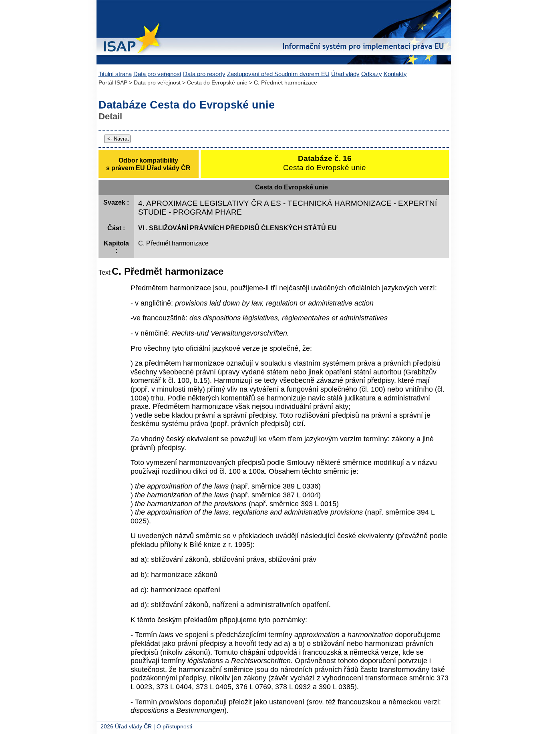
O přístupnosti (174, 727)
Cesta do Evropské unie (218, 83)
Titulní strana (115, 73)
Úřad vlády (345, 73)
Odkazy (371, 73)
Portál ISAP (113, 83)
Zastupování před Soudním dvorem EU (278, 73)
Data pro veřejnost (157, 73)
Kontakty (395, 73)
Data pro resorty (204, 73)
